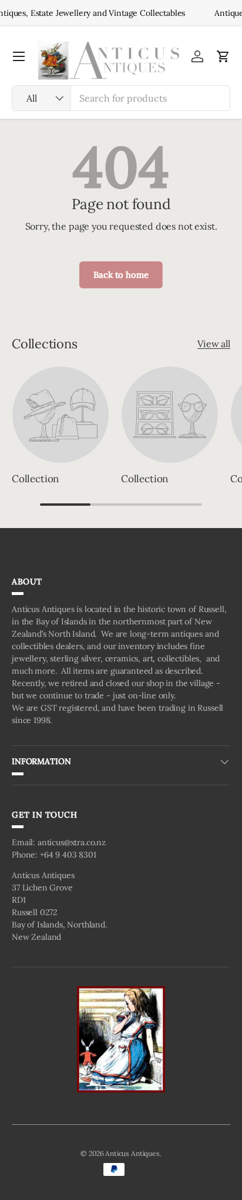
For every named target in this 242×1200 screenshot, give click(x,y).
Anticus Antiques (132, 1153)
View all (213, 343)
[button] (223, 56)
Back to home (120, 274)
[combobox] (121, 98)
